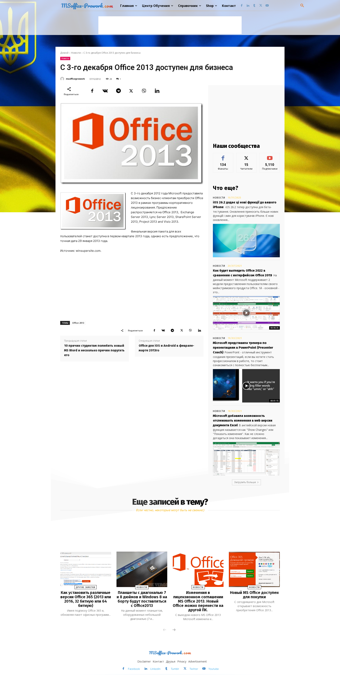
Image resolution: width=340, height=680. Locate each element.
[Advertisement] (170, 25)
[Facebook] (241, 6)
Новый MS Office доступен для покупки (254, 594)
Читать (246, 155)
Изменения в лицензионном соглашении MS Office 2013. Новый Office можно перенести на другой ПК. (198, 601)
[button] (302, 5)
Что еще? (225, 188)
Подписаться (270, 155)
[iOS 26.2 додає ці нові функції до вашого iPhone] (246, 240)
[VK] (105, 91)
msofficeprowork (75, 78)
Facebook (134, 668)
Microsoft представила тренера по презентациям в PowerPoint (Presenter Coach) (243, 347)
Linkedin (155, 668)
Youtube (213, 668)
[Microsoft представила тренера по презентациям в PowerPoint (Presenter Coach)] (246, 385)
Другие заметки (85, 587)
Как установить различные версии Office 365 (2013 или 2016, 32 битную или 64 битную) (85, 599)
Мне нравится (223, 155)
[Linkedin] (248, 6)
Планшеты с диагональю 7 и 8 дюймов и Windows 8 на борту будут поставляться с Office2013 (142, 599)
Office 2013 (78, 322)
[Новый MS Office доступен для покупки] (254, 569)
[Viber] (144, 91)
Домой (64, 52)
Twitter (193, 668)
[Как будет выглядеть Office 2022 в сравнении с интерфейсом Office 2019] (246, 313)
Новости (76, 52)
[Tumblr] (254, 6)
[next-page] (174, 630)
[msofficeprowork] (62, 79)
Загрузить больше (245, 482)
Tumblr (175, 668)
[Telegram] (118, 91)
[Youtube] (267, 6)
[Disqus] (131, 419)
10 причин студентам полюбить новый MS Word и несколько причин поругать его (94, 350)
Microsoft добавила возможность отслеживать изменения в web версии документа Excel (242, 420)
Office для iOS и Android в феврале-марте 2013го (166, 348)
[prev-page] (165, 630)
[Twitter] (261, 6)
